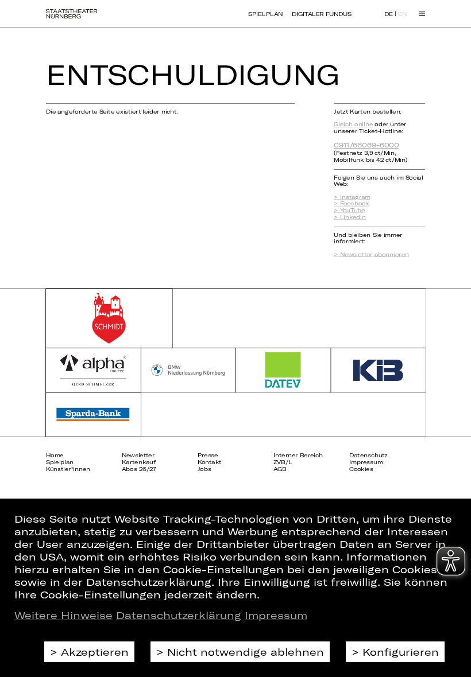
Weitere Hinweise (63, 615)
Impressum (276, 615)
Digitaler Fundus (322, 14)
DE (388, 14)
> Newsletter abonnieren (371, 254)
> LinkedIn (350, 216)
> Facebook (351, 203)
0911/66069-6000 (366, 145)
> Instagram (352, 196)
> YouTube (349, 210)
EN (402, 14)
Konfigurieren (400, 651)
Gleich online (353, 124)
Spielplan (265, 14)
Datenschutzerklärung (178, 615)
